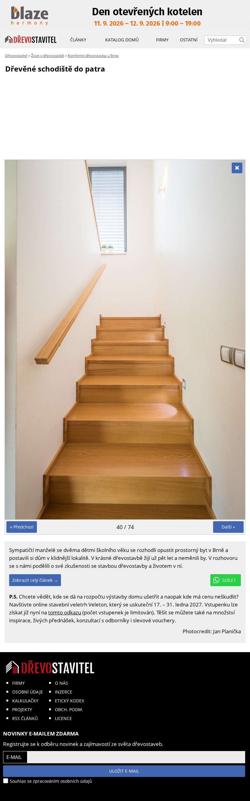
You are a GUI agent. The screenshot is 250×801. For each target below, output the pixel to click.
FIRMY (18, 683)
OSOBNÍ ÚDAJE (27, 692)
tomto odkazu (64, 612)
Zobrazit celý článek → (35, 580)
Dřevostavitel (16, 55)
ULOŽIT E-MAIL (124, 771)
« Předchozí (22, 527)
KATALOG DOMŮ (122, 40)
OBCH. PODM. (69, 709)
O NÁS (61, 683)
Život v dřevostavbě (47, 55)
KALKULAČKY (25, 701)
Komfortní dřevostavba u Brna (93, 55)
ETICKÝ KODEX (69, 701)
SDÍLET (229, 580)
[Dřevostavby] (30, 39)
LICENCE (63, 718)
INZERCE (63, 692)
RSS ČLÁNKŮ (25, 718)
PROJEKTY (22, 709)
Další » (228, 527)
